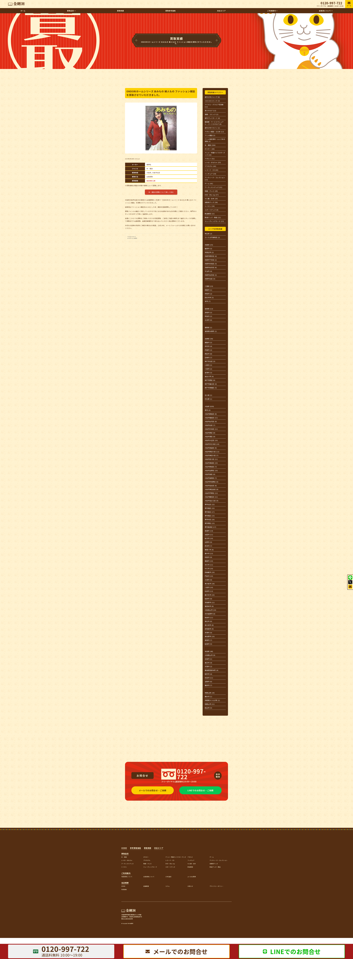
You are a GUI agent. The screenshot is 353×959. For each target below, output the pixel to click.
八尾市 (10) (209, 587)
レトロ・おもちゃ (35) (213, 162)
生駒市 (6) (208, 681)
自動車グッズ (214, 864)
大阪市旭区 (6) (210, 474)
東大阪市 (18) (210, 583)
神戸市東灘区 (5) (211, 388)
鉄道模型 (190, 867)
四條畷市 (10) (210, 572)
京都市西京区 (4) (211, 256)
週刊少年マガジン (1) (212, 128)
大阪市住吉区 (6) (211, 485)
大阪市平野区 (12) (211, 493)
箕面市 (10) (209, 561)
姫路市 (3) (208, 342)
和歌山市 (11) (210, 704)
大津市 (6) (208, 320)
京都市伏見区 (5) (211, 264)
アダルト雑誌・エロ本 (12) (214, 131)
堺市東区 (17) (210, 512)
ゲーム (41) (209, 183)
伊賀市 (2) (208, 294)
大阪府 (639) (209, 406)
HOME (124, 848)
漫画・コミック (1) (211, 114)
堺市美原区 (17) (210, 527)
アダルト (190, 857)
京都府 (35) (209, 245)
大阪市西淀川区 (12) (212, 452)
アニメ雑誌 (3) (210, 135)
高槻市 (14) (209, 531)
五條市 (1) (208, 659)
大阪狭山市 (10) (210, 610)
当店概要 (125, 882)
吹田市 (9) (208, 557)
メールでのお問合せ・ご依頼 (152, 790)
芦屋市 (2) (208, 350)
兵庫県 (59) (209, 339)
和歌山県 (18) (210, 693)
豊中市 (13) (209, 553)
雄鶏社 (149, 164)
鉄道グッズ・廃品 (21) (213, 217)
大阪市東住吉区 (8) (211, 489)
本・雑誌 (150, 168)
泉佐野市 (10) (210, 636)
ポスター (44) (210, 149)
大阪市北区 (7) (210, 425)
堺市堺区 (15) (210, 523)
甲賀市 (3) (208, 316)
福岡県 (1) (208, 327)
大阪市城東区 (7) (211, 478)
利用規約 (124, 889)
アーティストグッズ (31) (213, 187)
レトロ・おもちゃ (126, 860)
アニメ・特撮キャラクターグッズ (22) (215, 154)
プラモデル (146, 860)
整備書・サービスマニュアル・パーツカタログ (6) (214, 123)
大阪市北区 (156, 173)
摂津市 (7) (208, 546)
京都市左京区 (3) (211, 275)
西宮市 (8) (208, 354)
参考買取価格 (135, 848)
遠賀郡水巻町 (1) (211, 331)
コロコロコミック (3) (212, 101)
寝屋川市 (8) (209, 550)
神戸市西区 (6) (210, 380)
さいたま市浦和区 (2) (212, 237)
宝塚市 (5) (208, 373)
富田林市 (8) (209, 606)
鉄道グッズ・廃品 (215, 867)
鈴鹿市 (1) (208, 290)
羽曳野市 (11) (210, 602)
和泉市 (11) (209, 617)
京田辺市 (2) (209, 252)
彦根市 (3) (208, 312)
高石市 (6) (208, 621)
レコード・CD (169, 860)
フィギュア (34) (210, 174)
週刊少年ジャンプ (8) (212, 97)
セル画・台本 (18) (211, 198)
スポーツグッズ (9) (211, 210)
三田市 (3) (208, 369)
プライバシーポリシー (216, 886)
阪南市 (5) (208, 644)
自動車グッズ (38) (211, 202)
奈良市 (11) (209, 678)
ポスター (146, 857)
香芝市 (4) (208, 663)
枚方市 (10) (209, 538)
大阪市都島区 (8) (211, 414)
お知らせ (190, 886)
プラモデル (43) (210, 166)
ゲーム (212, 857)
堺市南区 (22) (210, 508)
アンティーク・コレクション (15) (215, 178)
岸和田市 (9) (209, 629)
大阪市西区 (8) (210, 433)
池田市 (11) (209, 534)
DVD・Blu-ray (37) (212, 195)
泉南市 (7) (208, 640)
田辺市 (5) (208, 708)
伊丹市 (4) (208, 346)
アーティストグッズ (127, 864)
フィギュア (191, 860)
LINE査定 (168, 877)
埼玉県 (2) (208, 233)
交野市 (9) (208, 542)
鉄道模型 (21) (210, 214)
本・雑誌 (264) (210, 145)
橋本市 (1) (208, 696)
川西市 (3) (208, 365)
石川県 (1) (208, 395)
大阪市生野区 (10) (211, 470)
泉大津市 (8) (209, 625)
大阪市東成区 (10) (211, 463)
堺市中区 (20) (210, 519)
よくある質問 (192, 877)
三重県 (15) (209, 286)
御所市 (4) (208, 674)
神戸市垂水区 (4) (211, 384)
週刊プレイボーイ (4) (212, 118)
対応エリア (158, 848)
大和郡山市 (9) (210, 655)
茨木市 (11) (209, 565)
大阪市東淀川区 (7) (211, 455)
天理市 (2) (208, 666)
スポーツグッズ (170, 867)
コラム (167, 886)
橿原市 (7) (208, 685)
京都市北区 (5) (210, 279)
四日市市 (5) (209, 297)
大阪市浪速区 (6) (211, 448)
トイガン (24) (210, 206)
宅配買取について (126, 877)
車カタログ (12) (210, 110)
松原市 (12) (209, 591)
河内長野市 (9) (210, 614)
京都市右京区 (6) (211, 267)
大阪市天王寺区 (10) (212, 444)
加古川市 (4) (209, 376)
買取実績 (147, 848)
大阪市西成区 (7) (211, 467)
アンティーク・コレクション (218, 860)
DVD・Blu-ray (170, 864)
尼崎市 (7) (208, 357)
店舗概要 (146, 886)
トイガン (124, 867)
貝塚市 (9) (208, 633)
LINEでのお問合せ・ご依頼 (200, 790)
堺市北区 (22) (210, 504)
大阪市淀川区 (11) (211, 459)
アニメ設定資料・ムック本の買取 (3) (215, 140)
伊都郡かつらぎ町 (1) (212, 700)
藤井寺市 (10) (210, 595)
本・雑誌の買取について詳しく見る (161, 192)
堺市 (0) (208, 410)
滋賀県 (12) (209, 309)
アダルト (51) (210, 159)
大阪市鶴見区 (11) (211, 497)
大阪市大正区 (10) (211, 440)
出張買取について (148, 877)
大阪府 (149, 173)
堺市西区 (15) (210, 516)
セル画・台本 (192, 864)
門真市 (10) (209, 576)
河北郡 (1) (208, 399)
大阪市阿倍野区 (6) (211, 482)
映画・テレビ (147, 864)
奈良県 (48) (209, 651)
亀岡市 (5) (208, 248)
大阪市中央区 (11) (211, 429)
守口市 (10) (209, 568)
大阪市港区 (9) (210, 436)
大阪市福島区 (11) (211, 418)
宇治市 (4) (208, 271)
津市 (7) (208, 301)
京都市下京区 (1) (211, 260)
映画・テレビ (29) (211, 191)
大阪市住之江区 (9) (211, 501)
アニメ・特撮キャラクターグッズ (175, 857)
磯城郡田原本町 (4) (211, 670)
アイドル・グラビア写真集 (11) (214, 105)
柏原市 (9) (208, 599)
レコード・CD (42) (211, 170)
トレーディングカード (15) (214, 221)
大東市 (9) (208, 580)
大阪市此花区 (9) (211, 421)
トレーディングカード (150, 867)
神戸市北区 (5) (210, 361)
